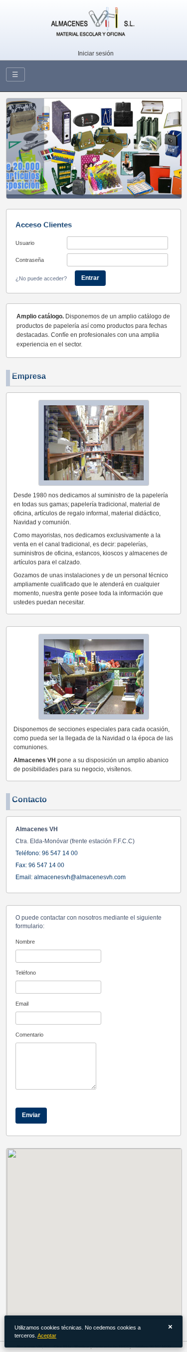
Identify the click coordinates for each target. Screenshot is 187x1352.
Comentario (29, 1035)
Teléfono (25, 973)
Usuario (24, 243)
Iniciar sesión (96, 53)
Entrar (90, 277)
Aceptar (46, 1336)
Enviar (31, 1115)
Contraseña (29, 260)
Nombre (25, 942)
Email (21, 1004)
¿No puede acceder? (41, 278)
